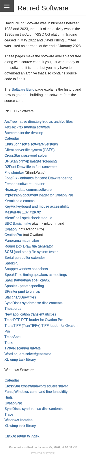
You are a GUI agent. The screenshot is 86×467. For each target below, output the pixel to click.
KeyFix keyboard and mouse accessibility (36, 206)
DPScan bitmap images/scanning (30, 161)
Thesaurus (12, 308)
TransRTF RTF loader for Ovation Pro (33, 320)
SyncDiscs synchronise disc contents (33, 303)
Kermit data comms (19, 201)
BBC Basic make (17, 223)
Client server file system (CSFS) (29, 150)
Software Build (22, 89)
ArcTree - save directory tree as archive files (38, 121)
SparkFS (11, 263)
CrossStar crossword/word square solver (36, 386)
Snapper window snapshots (26, 269)
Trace (8, 342)
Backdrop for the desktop (23, 133)
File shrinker (14, 172)
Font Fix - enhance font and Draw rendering (38, 178)
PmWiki (50, 453)
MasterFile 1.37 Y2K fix (22, 212)
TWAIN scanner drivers (22, 348)
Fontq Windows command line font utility (35, 391)
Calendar (11, 138)
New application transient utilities (30, 314)
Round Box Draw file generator (28, 246)
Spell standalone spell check (26, 280)
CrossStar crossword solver (25, 155)
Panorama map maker (21, 240)
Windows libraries (18, 420)
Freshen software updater (24, 184)
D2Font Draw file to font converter (30, 167)
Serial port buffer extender (24, 257)
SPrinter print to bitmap (22, 291)
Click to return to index (21, 436)
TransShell (12, 337)
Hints (8, 397)
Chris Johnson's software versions (31, 144)
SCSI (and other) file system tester (31, 252)
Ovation (10, 229)
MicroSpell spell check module (28, 218)
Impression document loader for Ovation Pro (38, 195)
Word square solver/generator (27, 354)
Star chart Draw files (20, 297)
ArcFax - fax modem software (27, 127)
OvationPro (13, 235)
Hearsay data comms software (28, 189)
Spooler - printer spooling (24, 286)
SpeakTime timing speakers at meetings (35, 274)
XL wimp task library (20, 359)
